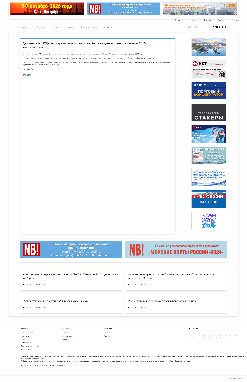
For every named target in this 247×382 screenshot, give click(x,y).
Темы (23, 339)
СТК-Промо (239, 378)
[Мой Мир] (29, 75)
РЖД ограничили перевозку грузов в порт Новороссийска (162, 300)
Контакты (236, 20)
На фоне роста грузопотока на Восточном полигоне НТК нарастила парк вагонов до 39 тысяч (171, 276)
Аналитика (25, 336)
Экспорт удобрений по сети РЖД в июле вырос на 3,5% (55, 300)
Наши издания (67, 336)
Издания (178, 20)
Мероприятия (107, 27)
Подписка (207, 20)
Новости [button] (25, 27)
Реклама (221, 20)
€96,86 (195, 27)
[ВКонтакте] (24, 75)
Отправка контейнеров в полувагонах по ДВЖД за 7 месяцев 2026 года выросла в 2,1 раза (70, 276)
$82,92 (189, 27)
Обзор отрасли (71, 27)
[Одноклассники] (26, 75)
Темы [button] (55, 27)
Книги (191, 20)
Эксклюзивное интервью (89, 27)
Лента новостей (27, 333)
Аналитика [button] (40, 27)
